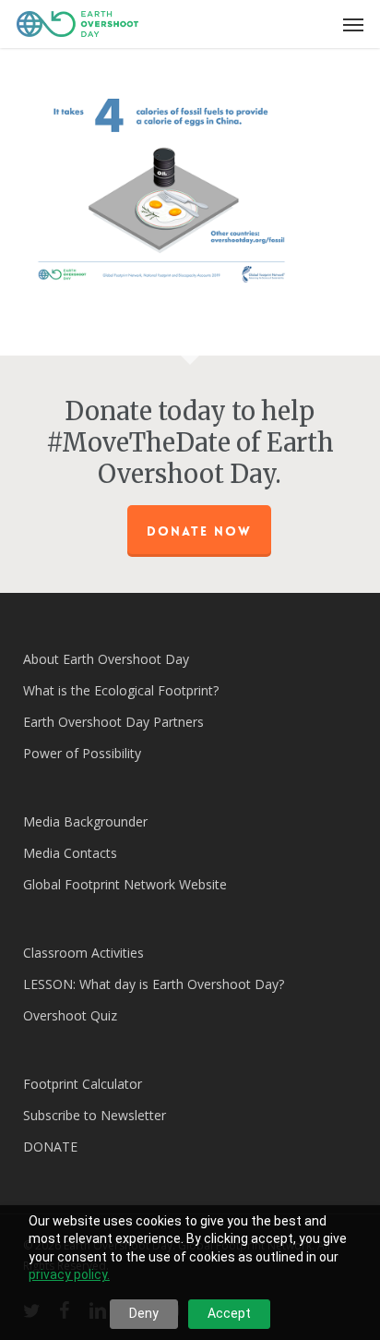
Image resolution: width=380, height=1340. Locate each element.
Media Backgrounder (85, 821)
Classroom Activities (83, 952)
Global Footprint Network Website (125, 884)
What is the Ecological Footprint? (121, 690)
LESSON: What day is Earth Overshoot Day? (153, 984)
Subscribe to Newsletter (94, 1115)
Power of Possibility (82, 753)
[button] (353, 24)
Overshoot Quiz (70, 1015)
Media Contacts (70, 853)
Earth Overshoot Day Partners (113, 721)
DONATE (50, 1146)
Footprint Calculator (82, 1084)
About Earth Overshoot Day (106, 659)
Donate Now (199, 531)
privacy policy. (69, 1274)
